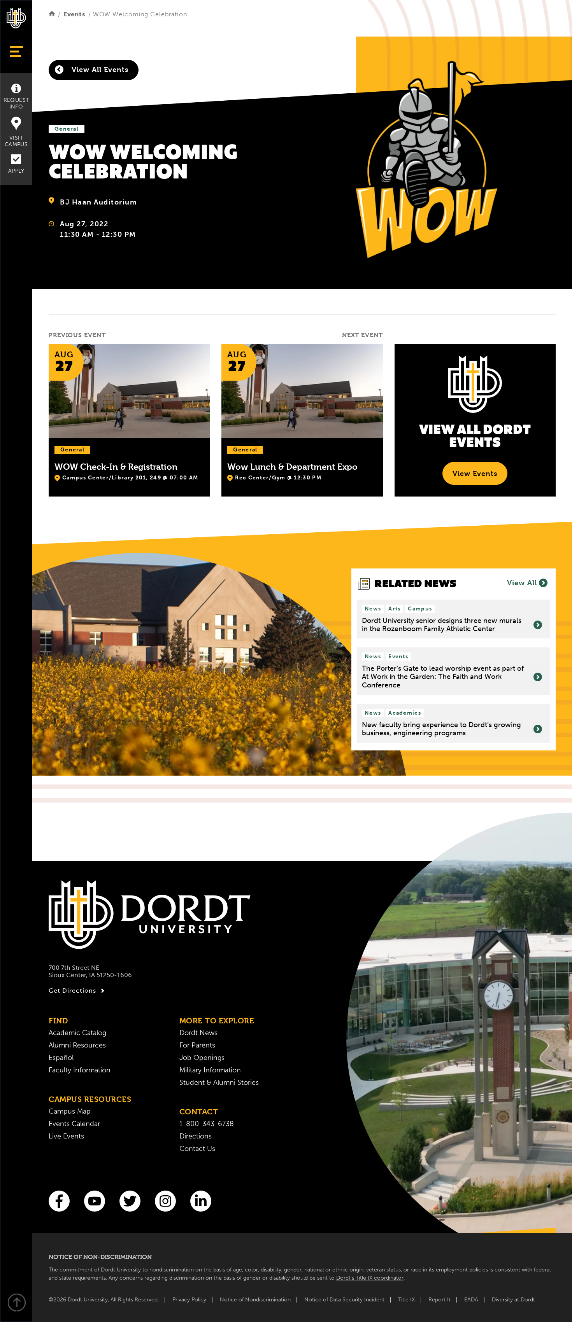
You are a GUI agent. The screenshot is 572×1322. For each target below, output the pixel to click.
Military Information (210, 1070)
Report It (439, 1299)
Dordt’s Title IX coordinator (370, 1278)
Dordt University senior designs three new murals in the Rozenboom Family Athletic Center (441, 625)
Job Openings (202, 1057)
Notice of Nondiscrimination (255, 1299)
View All (522, 583)
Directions (195, 1136)
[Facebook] (59, 1201)
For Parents (197, 1045)
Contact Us (197, 1148)
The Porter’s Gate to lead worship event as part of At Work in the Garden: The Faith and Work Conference (443, 676)
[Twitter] (129, 1201)
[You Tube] (94, 1201)
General (66, 129)
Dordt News (198, 1032)
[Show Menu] (16, 51)
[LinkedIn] (200, 1201)
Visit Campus (16, 141)
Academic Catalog (77, 1032)
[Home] (52, 14)
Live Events (66, 1136)
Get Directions (72, 990)
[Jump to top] (16, 1303)
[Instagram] (165, 1201)
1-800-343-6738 (206, 1123)
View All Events (98, 69)
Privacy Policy (189, 1299)
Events (74, 14)
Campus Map (70, 1111)
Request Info (16, 103)
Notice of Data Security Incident (344, 1299)
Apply (16, 171)
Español (61, 1057)
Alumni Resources (77, 1045)
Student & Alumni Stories (219, 1082)
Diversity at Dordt (513, 1299)
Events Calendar (74, 1123)
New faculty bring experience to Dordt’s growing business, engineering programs (441, 729)
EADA (471, 1299)
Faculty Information (80, 1070)
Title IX (406, 1299)
